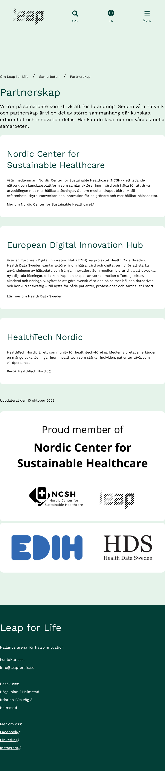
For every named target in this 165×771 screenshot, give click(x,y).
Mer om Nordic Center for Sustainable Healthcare (50, 204)
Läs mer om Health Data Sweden (34, 296)
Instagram (10, 748)
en (111, 21)
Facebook (10, 732)
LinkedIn (9, 740)
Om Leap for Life (14, 77)
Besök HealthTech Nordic (29, 371)
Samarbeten (49, 77)
